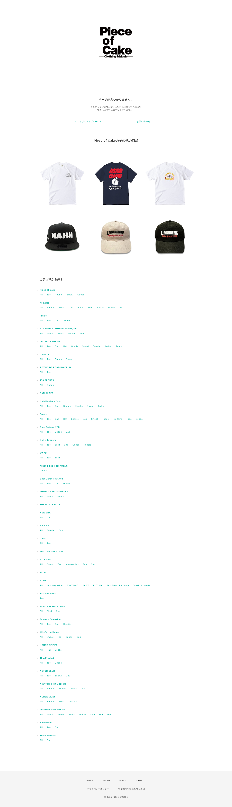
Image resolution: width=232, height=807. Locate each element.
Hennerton (46, 722)
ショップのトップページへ (88, 121)
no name (44, 303)
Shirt (90, 307)
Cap (57, 320)
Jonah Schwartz (141, 585)
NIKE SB (44, 525)
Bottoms (118, 419)
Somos (44, 414)
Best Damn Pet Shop (51, 479)
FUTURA (98, 585)
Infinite (44, 316)
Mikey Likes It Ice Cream (54, 466)
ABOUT (106, 780)
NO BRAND (46, 559)
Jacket (100, 307)
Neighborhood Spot (50, 401)
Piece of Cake (48, 290)
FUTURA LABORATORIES (54, 492)
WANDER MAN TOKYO (52, 710)
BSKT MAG (72, 585)
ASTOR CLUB (47, 671)
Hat (121, 307)
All (41, 295)
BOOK (43, 580)
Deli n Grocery (48, 440)
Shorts (58, 676)
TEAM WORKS (48, 735)
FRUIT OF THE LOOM (51, 551)
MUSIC (43, 572)
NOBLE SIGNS (48, 697)
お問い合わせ (143, 121)
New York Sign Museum (53, 684)
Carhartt (44, 538)
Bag (85, 419)
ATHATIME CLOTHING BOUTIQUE (58, 329)
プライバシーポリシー (98, 789)
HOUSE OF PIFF (48, 645)
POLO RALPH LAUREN (52, 606)
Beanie (111, 307)
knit (101, 714)
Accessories (72, 564)
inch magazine (55, 585)
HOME (89, 780)
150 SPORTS (47, 380)
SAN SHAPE (46, 393)
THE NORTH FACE (50, 504)
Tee (49, 295)
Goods (80, 295)
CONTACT (140, 780)
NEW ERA (45, 513)
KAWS (86, 585)
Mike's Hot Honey (50, 632)
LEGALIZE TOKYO (50, 341)
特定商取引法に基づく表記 (131, 789)
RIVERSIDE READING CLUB (55, 367)
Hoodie (59, 295)
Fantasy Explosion (50, 619)
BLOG (122, 780)
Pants (80, 307)
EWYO (43, 453)
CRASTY (44, 354)
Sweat (70, 295)
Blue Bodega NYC (50, 427)
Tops (129, 419)
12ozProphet (47, 658)
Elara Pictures (48, 593)
